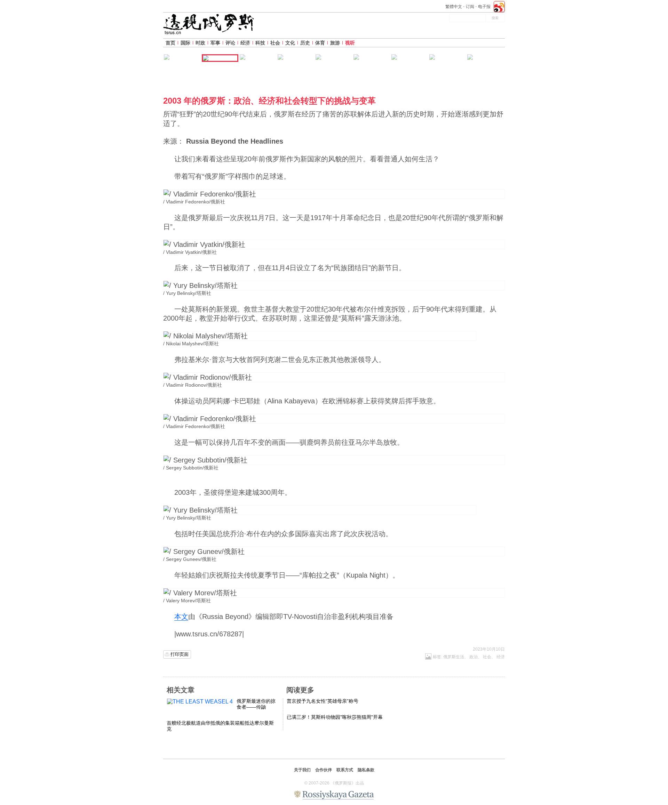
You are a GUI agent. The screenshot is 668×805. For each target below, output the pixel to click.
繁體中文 (453, 6)
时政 (200, 43)
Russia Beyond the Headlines (234, 141)
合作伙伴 (323, 769)
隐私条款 (366, 769)
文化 (290, 43)
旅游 (335, 43)
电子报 (484, 6)
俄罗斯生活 (453, 656)
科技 (260, 43)
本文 (181, 616)
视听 (350, 43)
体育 (320, 43)
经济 (245, 43)
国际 (185, 43)
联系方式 (344, 769)
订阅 (470, 6)
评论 (230, 43)
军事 (215, 43)
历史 (305, 43)
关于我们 (302, 769)
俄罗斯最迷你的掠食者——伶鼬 (256, 704)
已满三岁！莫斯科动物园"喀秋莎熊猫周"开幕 (335, 717)
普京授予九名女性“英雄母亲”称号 (322, 701)
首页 (170, 43)
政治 (473, 656)
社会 (275, 43)
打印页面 (179, 654)
